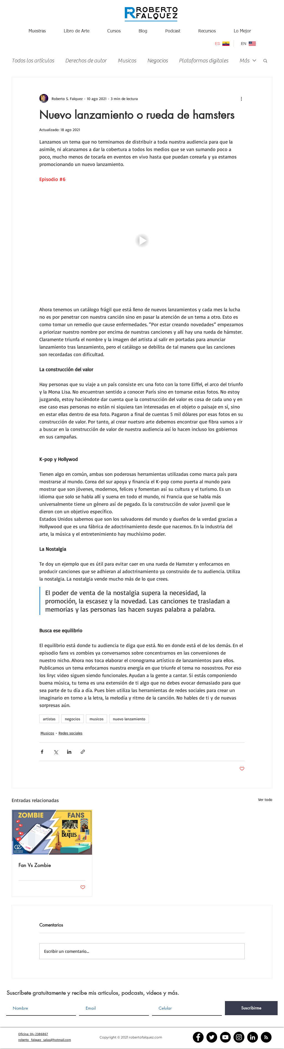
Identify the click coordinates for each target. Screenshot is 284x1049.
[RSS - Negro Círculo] (266, 1037)
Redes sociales (70, 733)
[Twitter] (211, 1037)
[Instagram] (239, 1037)
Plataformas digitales (203, 60)
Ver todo (265, 799)
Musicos (127, 60)
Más (244, 60)
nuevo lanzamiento (129, 718)
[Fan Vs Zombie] (52, 832)
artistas (49, 718)
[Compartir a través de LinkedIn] (69, 751)
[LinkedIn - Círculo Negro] (252, 1037)
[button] (265, 60)
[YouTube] (225, 1037)
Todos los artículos (33, 60)
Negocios (157, 60)
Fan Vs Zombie (35, 865)
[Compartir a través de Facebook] (42, 751)
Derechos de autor (85, 60)
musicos (96, 718)
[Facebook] (198, 1037)
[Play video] (142, 240)
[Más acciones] (241, 98)
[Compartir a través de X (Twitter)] (55, 751)
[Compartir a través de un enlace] (82, 751)
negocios (72, 718)
